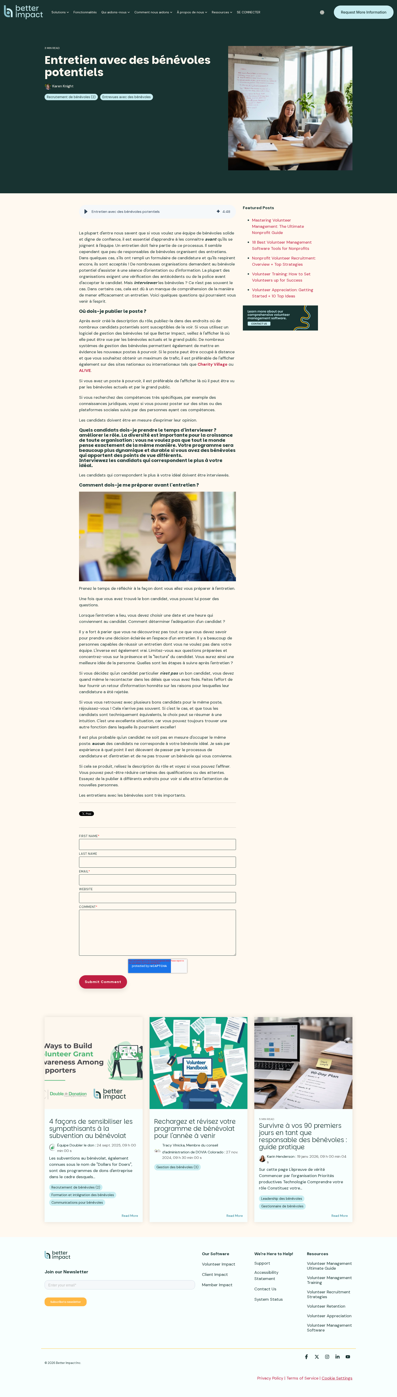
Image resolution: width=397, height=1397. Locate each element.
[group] (157, 212)
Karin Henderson (281, 1156)
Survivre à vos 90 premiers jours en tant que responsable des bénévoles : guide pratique (303, 1136)
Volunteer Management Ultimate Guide (329, 1266)
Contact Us (265, 1289)
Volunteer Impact (218, 1264)
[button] (86, 211)
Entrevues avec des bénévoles (126, 97)
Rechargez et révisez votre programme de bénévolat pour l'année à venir (195, 1128)
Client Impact (215, 1274)
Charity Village (212, 364)
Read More (130, 1215)
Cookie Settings (337, 1378)
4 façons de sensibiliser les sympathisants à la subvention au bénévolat (91, 1128)
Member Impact (217, 1285)
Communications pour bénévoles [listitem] (77, 1202)
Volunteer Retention (326, 1306)
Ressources (220, 12)
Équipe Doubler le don (75, 1145)
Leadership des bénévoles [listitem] (281, 1199)
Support (262, 1263)
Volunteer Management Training (329, 1280)
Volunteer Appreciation (329, 1316)
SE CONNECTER (248, 12)
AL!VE (85, 370)
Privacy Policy (270, 1378)
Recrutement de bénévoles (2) (71, 97)
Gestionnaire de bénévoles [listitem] (282, 1206)
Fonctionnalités (85, 12)
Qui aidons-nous (114, 12)
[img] (218, 211)
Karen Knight (62, 86)
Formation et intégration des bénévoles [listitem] (82, 1195)
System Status (268, 1299)
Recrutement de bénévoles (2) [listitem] (75, 1187)
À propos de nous (190, 12)
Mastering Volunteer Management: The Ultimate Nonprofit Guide (278, 226)
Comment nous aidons (151, 12)
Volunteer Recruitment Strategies (328, 1294)
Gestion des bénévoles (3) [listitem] (177, 1167)
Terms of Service (302, 1378)
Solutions (58, 12)
